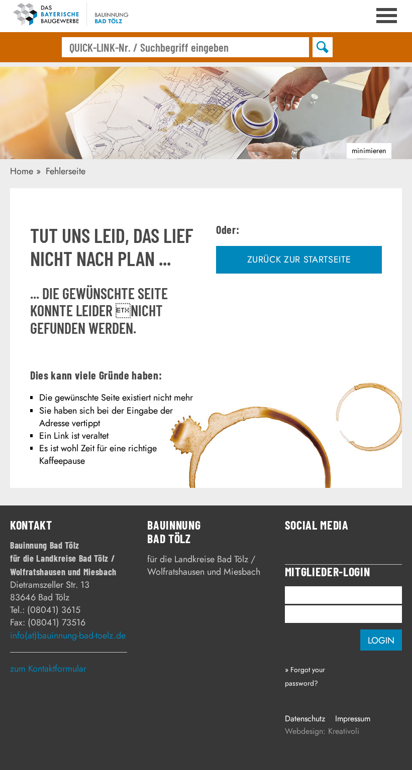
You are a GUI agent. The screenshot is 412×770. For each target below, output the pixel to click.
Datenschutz (305, 718)
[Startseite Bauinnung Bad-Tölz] (75, 16)
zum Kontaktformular (48, 668)
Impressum (352, 718)
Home (21, 171)
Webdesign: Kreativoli (322, 731)
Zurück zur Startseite (299, 259)
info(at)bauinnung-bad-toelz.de (68, 635)
